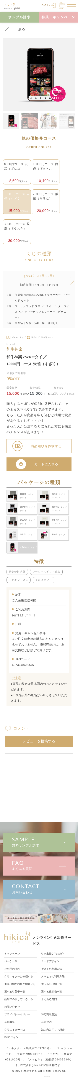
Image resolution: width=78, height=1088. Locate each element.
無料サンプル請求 (25, 842)
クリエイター (14, 1029)
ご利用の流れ (12, 968)
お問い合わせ (26, 889)
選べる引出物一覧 (51, 984)
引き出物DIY (52, 953)
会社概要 (9, 1022)
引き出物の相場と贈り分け (20, 984)
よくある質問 (22, 866)
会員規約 (46, 1022)
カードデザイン (50, 961)
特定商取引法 (49, 1014)
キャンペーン (12, 953)
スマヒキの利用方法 (53, 976)
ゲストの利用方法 (51, 968)
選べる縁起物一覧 (51, 991)
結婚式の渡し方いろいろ (18, 999)
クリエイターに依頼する (18, 976)
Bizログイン (11, 1037)
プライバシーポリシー (17, 1014)
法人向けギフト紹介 (53, 1029)
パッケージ (10, 961)
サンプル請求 (19, 17)
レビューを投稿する (39, 741)
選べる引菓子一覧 (14, 991)
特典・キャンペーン (58, 17)
